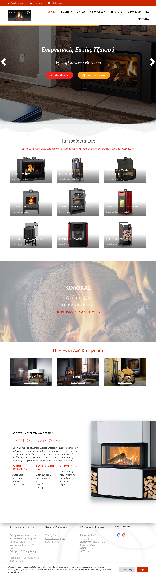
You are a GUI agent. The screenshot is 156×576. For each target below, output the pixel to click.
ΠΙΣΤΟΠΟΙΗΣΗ (117, 12)
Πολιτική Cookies (53, 542)
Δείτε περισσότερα (31, 382)
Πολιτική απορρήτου (55, 538)
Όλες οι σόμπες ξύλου (20, 212)
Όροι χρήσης (51, 535)
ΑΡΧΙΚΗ (52, 12)
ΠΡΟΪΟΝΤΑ (65, 12)
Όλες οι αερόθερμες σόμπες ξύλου (118, 212)
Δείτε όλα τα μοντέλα (66, 245)
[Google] (123, 535)
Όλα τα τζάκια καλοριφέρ (115, 179)
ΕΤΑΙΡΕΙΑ (80, 12)
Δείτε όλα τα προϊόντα (114, 245)
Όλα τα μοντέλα (64, 212)
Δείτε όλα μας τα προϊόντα (21, 245)
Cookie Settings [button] (127, 570)
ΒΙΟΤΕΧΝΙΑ (143, 19)
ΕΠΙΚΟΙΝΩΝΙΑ (134, 12)
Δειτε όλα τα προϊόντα (20, 179)
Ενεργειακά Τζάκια (96, 75)
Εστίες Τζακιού (61, 75)
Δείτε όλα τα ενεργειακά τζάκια (70, 179)
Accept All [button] (142, 570)
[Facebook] (118, 535)
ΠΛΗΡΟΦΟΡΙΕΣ (96, 12)
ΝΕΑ (147, 12)
